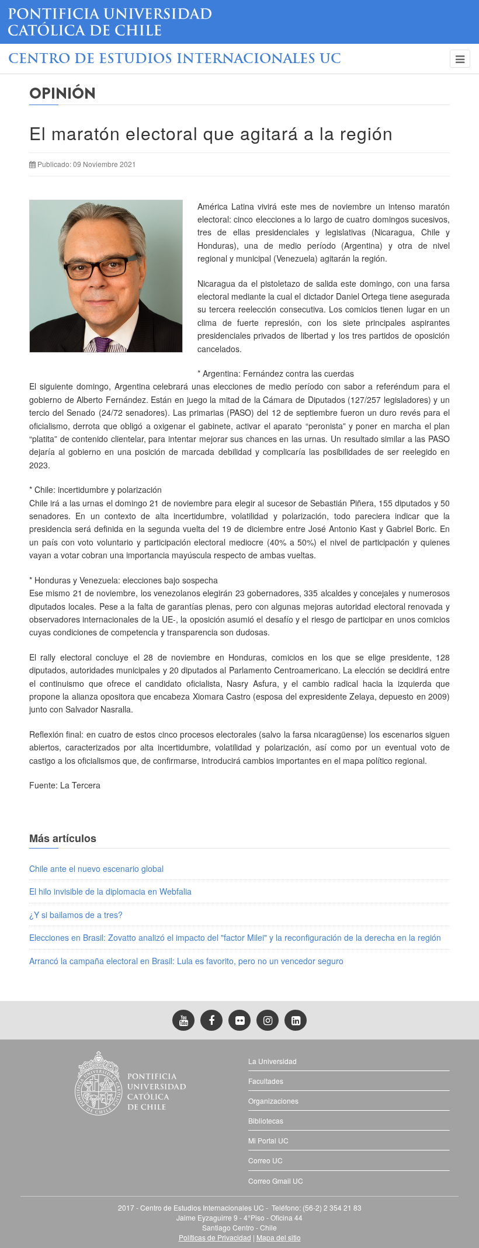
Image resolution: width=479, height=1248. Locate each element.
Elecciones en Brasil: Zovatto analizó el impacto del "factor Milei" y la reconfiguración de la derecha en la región (235, 937)
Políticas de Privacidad (215, 1237)
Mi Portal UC (268, 1140)
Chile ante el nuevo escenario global (96, 868)
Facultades (265, 1081)
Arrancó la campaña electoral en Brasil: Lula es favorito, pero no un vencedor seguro (186, 961)
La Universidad (272, 1061)
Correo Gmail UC (275, 1181)
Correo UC (265, 1160)
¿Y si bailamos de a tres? (76, 914)
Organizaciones (273, 1101)
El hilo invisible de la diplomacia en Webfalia (110, 891)
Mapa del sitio (278, 1237)
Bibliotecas (265, 1120)
